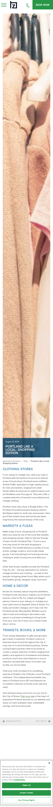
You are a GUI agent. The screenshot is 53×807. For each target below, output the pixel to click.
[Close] (49, 763)
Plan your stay (28, 696)
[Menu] (4, 4)
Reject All (26, 785)
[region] (26, 782)
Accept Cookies (26, 793)
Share (47, 440)
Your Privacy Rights (26, 800)
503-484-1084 (27, 5)
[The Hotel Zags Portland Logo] (13, 4)
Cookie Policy (19, 780)
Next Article (41, 721)
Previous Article (13, 721)
